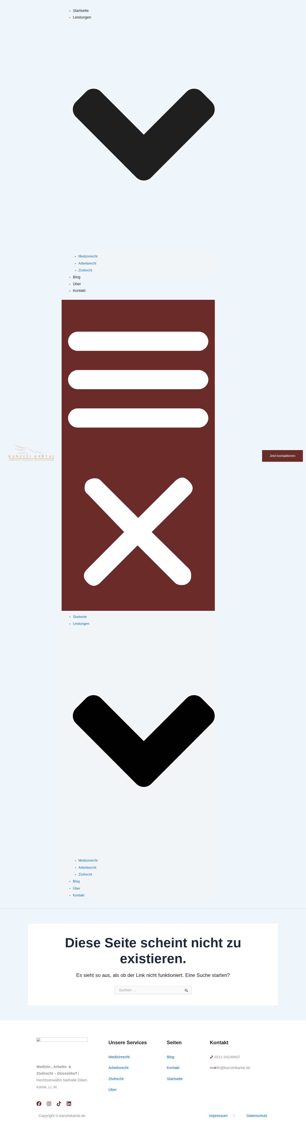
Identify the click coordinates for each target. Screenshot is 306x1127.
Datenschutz (256, 1116)
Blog (76, 277)
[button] (138, 455)
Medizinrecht (87, 256)
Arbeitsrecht (87, 263)
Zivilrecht (85, 270)
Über (77, 284)
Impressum (218, 1116)
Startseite (81, 11)
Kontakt (79, 291)
